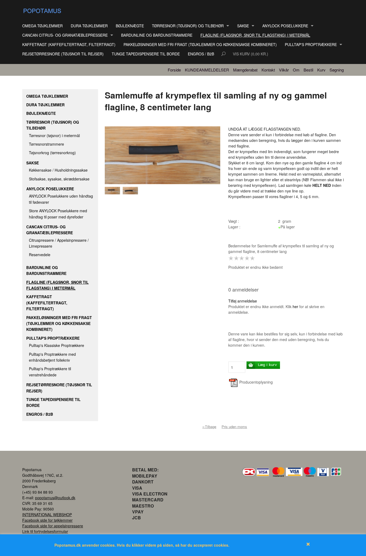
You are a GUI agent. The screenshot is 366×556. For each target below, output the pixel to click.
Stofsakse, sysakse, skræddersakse (59, 178)
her (295, 306)
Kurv (321, 70)
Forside (174, 70)
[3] (243, 258)
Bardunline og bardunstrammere (156, 35)
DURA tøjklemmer (89, 25)
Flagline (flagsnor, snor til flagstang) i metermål (255, 35)
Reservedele (39, 254)
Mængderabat (245, 70)
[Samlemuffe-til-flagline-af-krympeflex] (114, 191)
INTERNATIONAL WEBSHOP (47, 514)
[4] (248, 258)
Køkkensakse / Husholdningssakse (58, 170)
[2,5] (240, 258)
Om (296, 70)
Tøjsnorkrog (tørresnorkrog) (52, 152)
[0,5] (229, 258)
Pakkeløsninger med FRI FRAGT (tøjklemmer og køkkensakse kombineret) (200, 44)
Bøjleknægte (130, 25)
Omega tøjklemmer (42, 25)
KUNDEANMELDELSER (207, 70)
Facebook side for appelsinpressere (52, 525)
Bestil (308, 70)
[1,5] (235, 258)
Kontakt (268, 70)
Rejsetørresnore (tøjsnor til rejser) (63, 53)
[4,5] (251, 258)
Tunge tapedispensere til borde (146, 53)
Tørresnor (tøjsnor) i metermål (54, 135)
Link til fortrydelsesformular (45, 531)
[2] (237, 258)
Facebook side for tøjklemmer (47, 520)
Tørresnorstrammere (46, 144)
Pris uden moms (234, 426)
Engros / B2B (201, 53)
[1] (232, 258)
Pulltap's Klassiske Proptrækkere (56, 345)
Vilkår (284, 70)
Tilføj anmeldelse (242, 301)
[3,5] (245, 258)
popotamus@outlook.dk (55, 497)
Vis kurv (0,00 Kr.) (250, 53)
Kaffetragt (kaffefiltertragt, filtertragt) (68, 44)
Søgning (337, 70)
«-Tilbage (209, 426)
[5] (253, 258)
